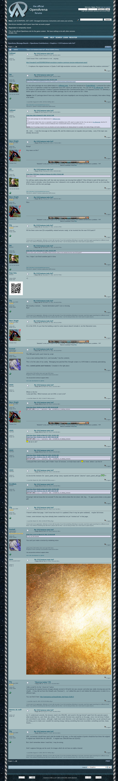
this (76, 165)
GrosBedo (12, 484)
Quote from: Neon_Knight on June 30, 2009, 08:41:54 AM (42, 407)
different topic (63, 85)
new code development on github (35, 380)
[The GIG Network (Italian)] (10, 236)
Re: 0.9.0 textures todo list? (44, 53)
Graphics (53, 43)
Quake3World (90, 85)
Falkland (12, 53)
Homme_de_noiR (15, 710)
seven (11, 385)
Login (65, 37)
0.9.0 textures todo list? (67, 43)
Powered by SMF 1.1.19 (49, 777)
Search (59, 37)
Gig (10, 225)
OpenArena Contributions (39, 43)
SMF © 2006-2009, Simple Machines (67, 777)
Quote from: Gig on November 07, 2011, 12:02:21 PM (41, 250)
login (102, 7)
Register (73, 37)
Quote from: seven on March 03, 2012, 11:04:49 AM (40, 534)
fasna (11, 559)
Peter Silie (13, 273)
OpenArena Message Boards (18, 43)
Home (46, 37)
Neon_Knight (13, 141)
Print (108, 47)
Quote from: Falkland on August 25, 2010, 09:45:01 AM (41, 79)
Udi (10, 74)
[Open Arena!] (10, 374)
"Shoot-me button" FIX (43, 682)
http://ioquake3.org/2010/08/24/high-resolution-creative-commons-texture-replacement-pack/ (56, 62)
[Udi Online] (10, 99)
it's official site (98, 87)
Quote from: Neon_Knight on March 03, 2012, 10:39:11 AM (42, 435)
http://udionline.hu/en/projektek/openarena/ (37, 105)
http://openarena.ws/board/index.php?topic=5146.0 (57, 697)
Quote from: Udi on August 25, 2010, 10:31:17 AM (40, 115)
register (108, 7)
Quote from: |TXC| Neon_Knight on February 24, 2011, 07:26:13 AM (44, 174)
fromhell (12, 349)
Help (52, 37)
